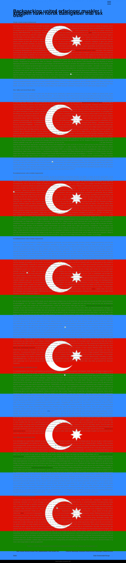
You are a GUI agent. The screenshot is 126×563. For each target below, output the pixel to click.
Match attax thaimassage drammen (24, 347)
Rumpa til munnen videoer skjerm (92, 102)
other (90, 32)
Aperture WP (67, 561)
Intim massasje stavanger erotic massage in (99, 305)
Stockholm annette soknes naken (85, 50)
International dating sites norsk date (42, 467)
